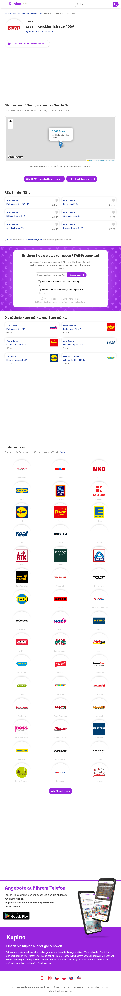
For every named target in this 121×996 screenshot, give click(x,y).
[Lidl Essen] (21, 512)
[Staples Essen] (60, 664)
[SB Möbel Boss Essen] (21, 729)
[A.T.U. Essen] (21, 642)
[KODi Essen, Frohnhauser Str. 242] (32, 329)
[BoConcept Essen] (21, 620)
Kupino (8, 13)
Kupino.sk (71, 978)
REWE (9, 240)
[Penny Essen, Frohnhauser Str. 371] (89, 329)
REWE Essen (36, 13)
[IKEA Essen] (21, 491)
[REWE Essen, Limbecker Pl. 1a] (89, 202)
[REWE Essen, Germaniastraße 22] (89, 214)
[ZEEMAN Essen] (21, 750)
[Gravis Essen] (21, 686)
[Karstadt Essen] (99, 729)
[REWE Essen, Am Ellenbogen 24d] (32, 226)
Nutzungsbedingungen (98, 987)
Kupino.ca (49, 978)
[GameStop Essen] (99, 664)
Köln (40, 240)
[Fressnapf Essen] (99, 772)
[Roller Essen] (60, 469)
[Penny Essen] (60, 512)
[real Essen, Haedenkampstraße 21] (89, 344)
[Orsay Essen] (99, 750)
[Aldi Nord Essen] (99, 556)
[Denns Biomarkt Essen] (21, 772)
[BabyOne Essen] (60, 686)
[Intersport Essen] (60, 772)
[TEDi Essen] (21, 599)
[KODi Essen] (60, 620)
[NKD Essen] (99, 469)
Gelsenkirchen (31, 240)
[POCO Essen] (99, 534)
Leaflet (91, 160)
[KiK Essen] (21, 556)
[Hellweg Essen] (99, 686)
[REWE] (14, 28)
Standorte (17, 13)
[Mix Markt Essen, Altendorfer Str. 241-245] (89, 360)
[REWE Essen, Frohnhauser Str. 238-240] (32, 202)
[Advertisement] (60, 74)
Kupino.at (42, 978)
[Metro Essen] (99, 620)
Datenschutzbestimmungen (60, 991)
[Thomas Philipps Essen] (60, 729)
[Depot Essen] (60, 556)
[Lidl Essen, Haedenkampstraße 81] (32, 360)
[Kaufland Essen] (99, 491)
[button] (27, 43)
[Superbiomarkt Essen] (60, 642)
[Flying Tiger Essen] (99, 577)
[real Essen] (21, 534)
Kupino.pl (64, 978)
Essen (26, 13)
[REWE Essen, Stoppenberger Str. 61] (89, 226)
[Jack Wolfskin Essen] (21, 577)
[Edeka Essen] (99, 512)
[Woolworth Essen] (60, 577)
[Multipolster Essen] (60, 750)
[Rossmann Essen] (21, 469)
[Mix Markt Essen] (21, 664)
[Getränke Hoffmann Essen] (99, 599)
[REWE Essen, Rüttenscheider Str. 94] (32, 214)
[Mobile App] (16, 916)
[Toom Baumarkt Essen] (60, 707)
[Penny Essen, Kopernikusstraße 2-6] (32, 344)
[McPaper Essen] (60, 599)
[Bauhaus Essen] (21, 707)
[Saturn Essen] (60, 534)
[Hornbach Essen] (99, 707)
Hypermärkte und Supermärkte (39, 31)
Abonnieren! (76, 275)
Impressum (79, 987)
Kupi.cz (57, 978)
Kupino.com (78, 978)
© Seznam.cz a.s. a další (105, 160)
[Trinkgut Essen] (99, 642)
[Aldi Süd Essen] (60, 491)
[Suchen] (116, 4)
